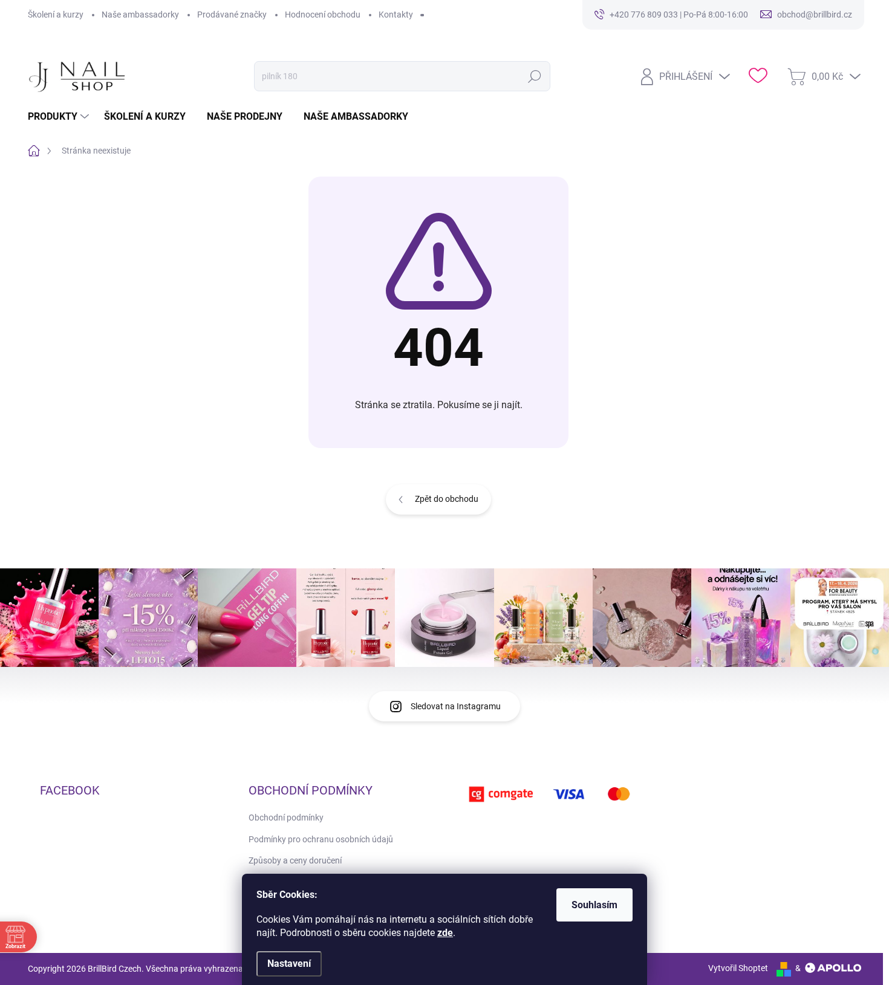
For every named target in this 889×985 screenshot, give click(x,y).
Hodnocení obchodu (322, 14)
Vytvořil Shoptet (738, 968)
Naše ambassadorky (140, 14)
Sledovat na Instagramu (456, 706)
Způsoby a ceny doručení (295, 860)
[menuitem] (60, 117)
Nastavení (289, 963)
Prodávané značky (232, 14)
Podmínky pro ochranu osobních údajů (321, 839)
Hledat (535, 76)
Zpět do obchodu (446, 499)
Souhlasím (594, 905)
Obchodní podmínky (286, 817)
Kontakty (396, 14)
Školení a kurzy (55, 14)
